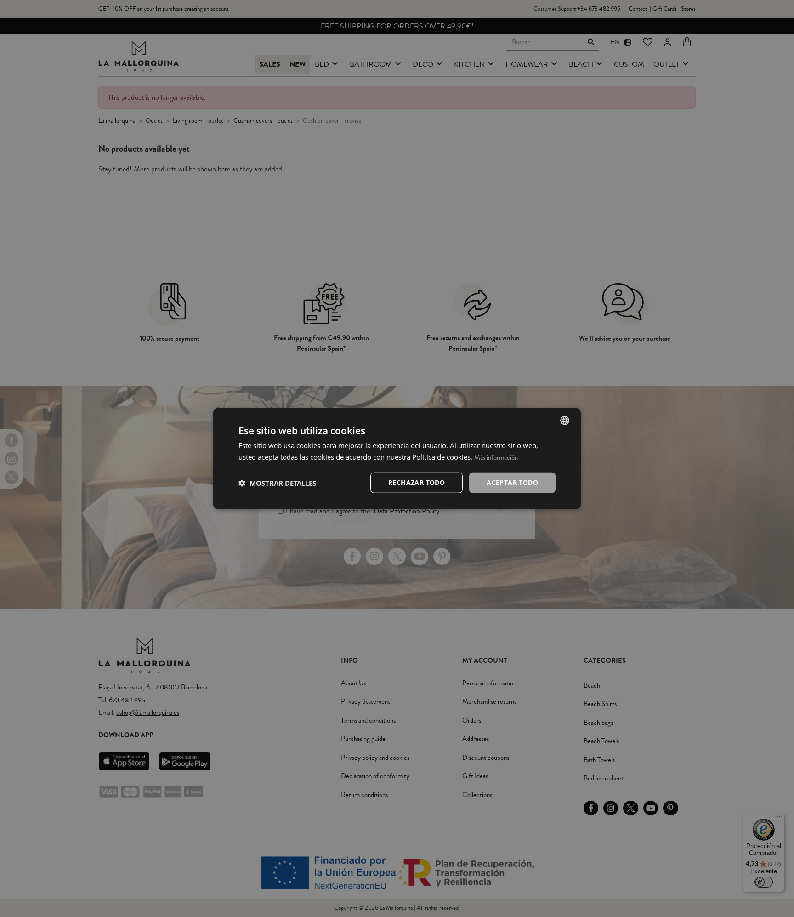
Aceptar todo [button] (512, 482)
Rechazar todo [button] (416, 482)
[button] (277, 482)
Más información (496, 457)
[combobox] (564, 420)
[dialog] (397, 458)
